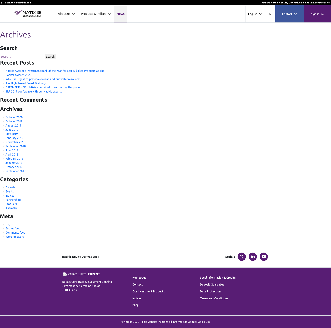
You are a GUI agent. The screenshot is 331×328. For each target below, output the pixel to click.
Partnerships (13, 199)
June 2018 (12, 150)
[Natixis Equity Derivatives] (27, 13)
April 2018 (12, 154)
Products (11, 203)
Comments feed (15, 232)
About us (64, 13)
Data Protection (210, 291)
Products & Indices (93, 13)
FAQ (135, 305)
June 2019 (12, 129)
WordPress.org (15, 236)
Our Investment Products (148, 291)
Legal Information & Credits (218, 277)
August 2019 (13, 125)
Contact (137, 284)
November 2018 (15, 142)
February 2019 (14, 137)
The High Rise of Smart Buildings (26, 83)
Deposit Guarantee (212, 284)
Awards (10, 187)
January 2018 (14, 162)
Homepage (139, 277)
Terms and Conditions (214, 298)
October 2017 (14, 166)
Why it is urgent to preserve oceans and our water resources (43, 79)
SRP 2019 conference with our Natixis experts (34, 91)
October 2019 (14, 121)
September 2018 (16, 146)
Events (10, 191)
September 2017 (16, 171)
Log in (9, 224)
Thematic (11, 208)
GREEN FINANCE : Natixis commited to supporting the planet (43, 87)
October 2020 (14, 117)
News (121, 13)
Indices (10, 195)
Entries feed (13, 228)
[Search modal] (270, 13)
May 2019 (12, 133)
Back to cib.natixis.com (18, 2)
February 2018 (14, 158)
